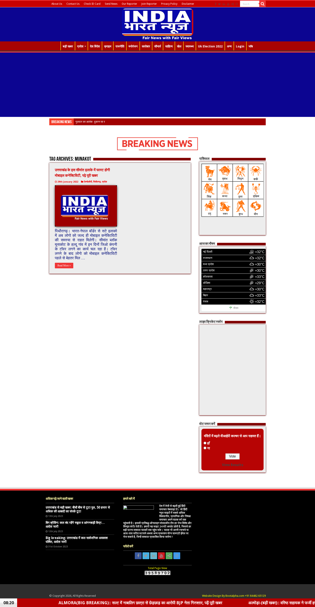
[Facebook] (215, 4)
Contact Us (73, 3)
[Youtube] (228, 4)
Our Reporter (129, 3)
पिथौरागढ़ (97, 181)
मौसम (235, 308)
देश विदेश (95, 46)
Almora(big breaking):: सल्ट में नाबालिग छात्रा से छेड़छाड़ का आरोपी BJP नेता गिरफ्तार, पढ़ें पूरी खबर (115, 602)
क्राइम (107, 46)
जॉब (251, 46)
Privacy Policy (169, 3)
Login (240, 46)
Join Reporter (149, 3)
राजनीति (120, 46)
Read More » (64, 265)
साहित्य (169, 46)
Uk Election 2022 (210, 46)
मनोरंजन (133, 46)
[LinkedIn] (224, 4)
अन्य (229, 46)
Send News (111, 3)
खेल (179, 46)
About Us (56, 3)
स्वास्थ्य (190, 46)
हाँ (208, 443)
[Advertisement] (157, 85)
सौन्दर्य (157, 46)
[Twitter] (219, 4)
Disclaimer (188, 3)
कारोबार (146, 46)
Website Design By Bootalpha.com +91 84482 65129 (234, 595)
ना (208, 448)
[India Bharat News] (157, 23)
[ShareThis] (232, 4)
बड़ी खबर (68, 46)
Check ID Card (92, 3)
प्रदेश (80, 46)
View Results (232, 465)
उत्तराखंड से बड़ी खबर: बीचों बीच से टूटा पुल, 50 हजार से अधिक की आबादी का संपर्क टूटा (78, 509)
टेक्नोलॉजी (88, 181)
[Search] (262, 4)
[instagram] (236, 4)
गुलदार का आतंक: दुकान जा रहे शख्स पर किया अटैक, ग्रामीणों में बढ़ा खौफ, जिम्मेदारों (116, 121)
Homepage (54, 45)
